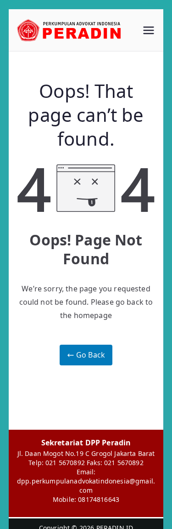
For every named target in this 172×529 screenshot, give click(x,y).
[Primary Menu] (148, 30)
